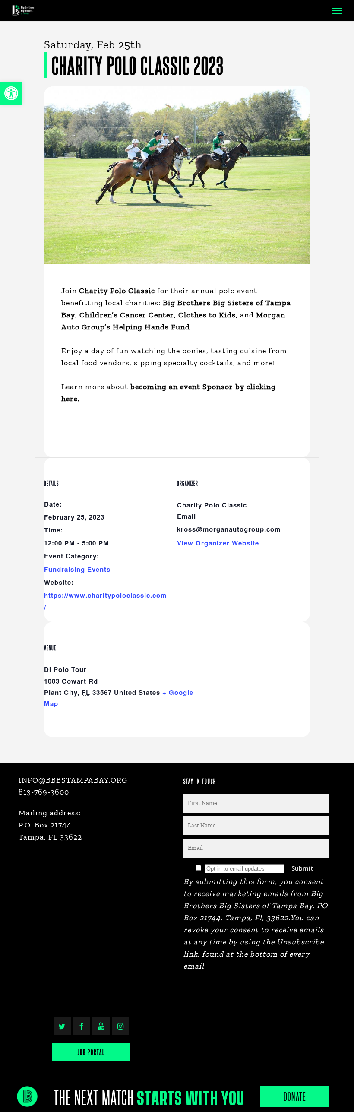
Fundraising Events (77, 569)
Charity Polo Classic (117, 290)
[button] (11, 93)
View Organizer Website (218, 543)
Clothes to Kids (207, 315)
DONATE (295, 1096)
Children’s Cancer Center (126, 315)
